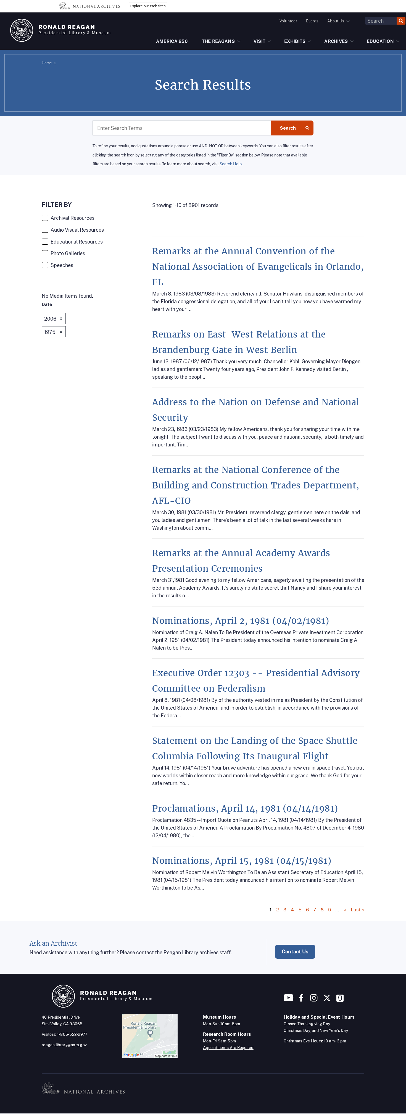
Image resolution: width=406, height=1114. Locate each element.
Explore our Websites (148, 5)
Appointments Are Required (228, 1047)
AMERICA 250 (172, 41)
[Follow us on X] (327, 1000)
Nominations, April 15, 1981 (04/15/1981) (241, 860)
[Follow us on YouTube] (289, 1000)
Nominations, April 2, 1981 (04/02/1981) (240, 620)
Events (312, 21)
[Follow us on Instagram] (313, 1000)
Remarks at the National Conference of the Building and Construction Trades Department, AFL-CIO (255, 485)
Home (47, 63)
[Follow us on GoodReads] (340, 1000)
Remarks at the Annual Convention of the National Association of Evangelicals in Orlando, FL (258, 267)
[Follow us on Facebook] (301, 1000)
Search (288, 128)
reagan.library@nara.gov (64, 1045)
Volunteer (288, 21)
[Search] (401, 21)
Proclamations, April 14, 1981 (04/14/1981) (245, 808)
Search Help (231, 163)
